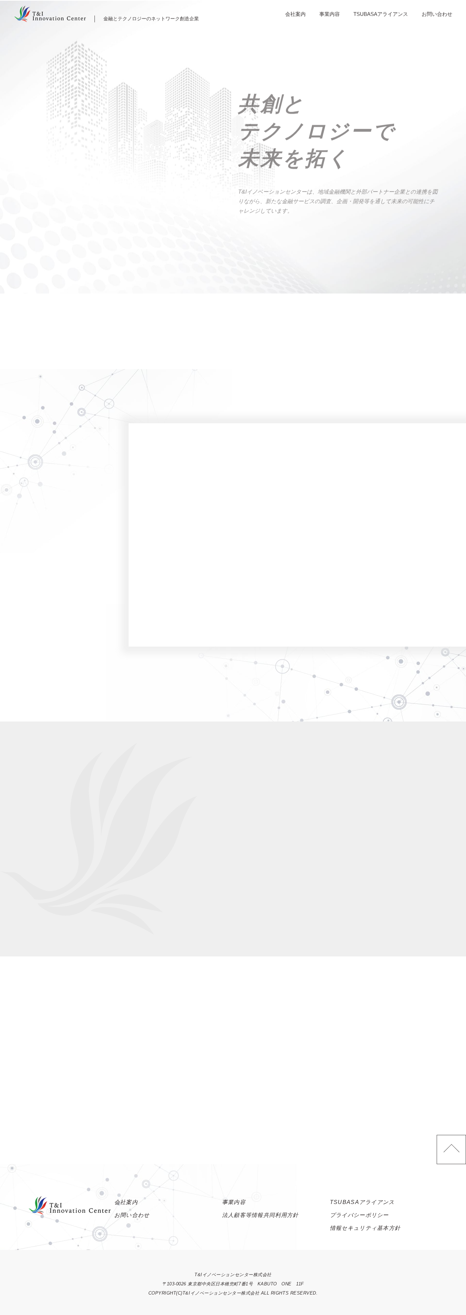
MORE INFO (372, 603)
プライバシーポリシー (359, 1215)
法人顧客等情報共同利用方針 (260, 1215)
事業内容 (329, 13)
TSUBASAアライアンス (380, 13)
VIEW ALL (39, 325)
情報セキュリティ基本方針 (365, 1228)
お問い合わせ (437, 13)
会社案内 (295, 13)
